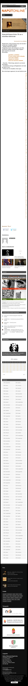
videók (18, 599)
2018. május (18, 480)
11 (14, 366)
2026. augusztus (6, 382)
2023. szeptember (7, 480)
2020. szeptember (19, 402)
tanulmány (9, 599)
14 (24, 366)
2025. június (5, 421)
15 (3, 368)
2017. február (18, 521)
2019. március (18, 452)
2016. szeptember (19, 535)
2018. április (18, 482)
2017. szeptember (19, 502)
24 (10, 369)
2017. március (18, 518)
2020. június (18, 410)
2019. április (18, 449)
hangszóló (14, 595)
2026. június (5, 388)
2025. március (6, 429)
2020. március (18, 418)
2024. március (6, 463)
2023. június (5, 488)
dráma (20, 594)
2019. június (18, 443)
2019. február (18, 455)
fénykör (7, 595)
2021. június (5, 555)
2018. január (18, 491)
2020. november (19, 396)
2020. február (18, 421)
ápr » (24, 374)
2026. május (5, 391)
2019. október (18, 432)
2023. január (5, 502)
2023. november (6, 474)
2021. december (6, 538)
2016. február (18, 555)
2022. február (6, 532)
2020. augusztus (19, 404)
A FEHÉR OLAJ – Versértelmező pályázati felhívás (14, 319)
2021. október (6, 543)
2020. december (19, 393)
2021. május (5, 557)
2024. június (5, 455)
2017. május (18, 513)
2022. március (6, 530)
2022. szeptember (7, 513)
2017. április (18, 516)
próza (20, 597)
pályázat (4, 599)
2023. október (6, 477)
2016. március (18, 552)
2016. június (18, 543)
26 (17, 369)
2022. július (5, 518)
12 (17, 366)
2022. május (5, 524)
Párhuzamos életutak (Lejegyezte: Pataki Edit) (13, 315)
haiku (11, 595)
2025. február (6, 432)
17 (10, 368)
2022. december (6, 505)
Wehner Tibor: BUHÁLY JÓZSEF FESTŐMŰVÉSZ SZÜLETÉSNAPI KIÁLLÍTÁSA (13, 326)
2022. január (5, 535)
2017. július (18, 507)
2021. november (6, 541)
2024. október (6, 443)
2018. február (18, 488)
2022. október (6, 510)
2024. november (6, 441)
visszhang (4, 601)
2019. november (19, 429)
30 (7, 371)
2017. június (18, 510)
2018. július (18, 474)
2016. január (18, 557)
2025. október (6, 410)
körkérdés (4, 597)
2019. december (19, 427)
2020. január (18, 424)
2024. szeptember (7, 446)
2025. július (5, 418)
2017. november (19, 496)
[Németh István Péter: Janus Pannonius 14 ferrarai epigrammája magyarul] (7, 265)
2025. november (6, 407)
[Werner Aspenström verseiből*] (7, 255)
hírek (18, 595)
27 (20, 369)
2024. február (6, 466)
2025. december (6, 404)
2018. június (18, 477)
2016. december (19, 527)
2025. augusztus (6, 416)
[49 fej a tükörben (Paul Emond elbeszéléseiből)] (20, 255)
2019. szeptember (19, 435)
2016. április (18, 549)
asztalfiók (4, 594)
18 (14, 368)
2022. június (5, 521)
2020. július (18, 407)
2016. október (18, 532)
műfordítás (16, 597)
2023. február (6, 499)
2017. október (18, 499)
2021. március (18, 385)
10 (10, 366)
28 (24, 369)
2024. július (5, 452)
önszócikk (9, 601)
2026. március (6, 396)
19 (17, 368)
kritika (21, 595)
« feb (4, 374)
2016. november (19, 530)
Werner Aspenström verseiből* (6, 257)
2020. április (18, 416)
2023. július (5, 485)
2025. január (5, 435)
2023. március (6, 496)
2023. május (5, 491)
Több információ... (17, 680)
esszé (4, 595)
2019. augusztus (19, 438)
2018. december (19, 460)
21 (24, 368)
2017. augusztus (19, 505)
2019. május (18, 446)
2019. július (18, 441)
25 (14, 369)
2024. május (5, 457)
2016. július (18, 541)
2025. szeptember (7, 413)
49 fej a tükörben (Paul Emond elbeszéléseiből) (19, 257)
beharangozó (9, 594)
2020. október (18, 399)
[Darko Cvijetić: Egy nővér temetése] (20, 265)
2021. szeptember (7, 546)
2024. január (5, 468)
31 (10, 371)
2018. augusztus (19, 471)
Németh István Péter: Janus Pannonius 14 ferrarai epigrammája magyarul (7, 267)
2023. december (6, 471)
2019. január (18, 457)
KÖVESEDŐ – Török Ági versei (10, 322)
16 (7, 368)
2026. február (6, 399)
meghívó (12, 597)
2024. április (5, 460)
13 (20, 366)
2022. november (6, 507)
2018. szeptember (19, 468)
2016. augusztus (19, 538)
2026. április (5, 393)
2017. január (18, 524)
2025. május (5, 424)
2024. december (6, 438)
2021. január (18, 391)
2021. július (5, 552)
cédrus (17, 594)
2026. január (5, 402)
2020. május (18, 413)
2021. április (18, 382)
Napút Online (12, 238)
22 (3, 369)
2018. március (18, 485)
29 (3, 371)
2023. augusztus (6, 482)
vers (15, 599)
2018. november (19, 463)
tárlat (13, 599)
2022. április (5, 527)
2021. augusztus (6, 549)
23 (7, 369)
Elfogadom (14, 682)
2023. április (5, 493)
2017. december (19, 493)
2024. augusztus (6, 449)
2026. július (5, 385)
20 (20, 368)
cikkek (14, 594)
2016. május (18, 546)
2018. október (18, 466)
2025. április (5, 427)
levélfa (8, 597)
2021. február (18, 388)
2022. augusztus (6, 516)
